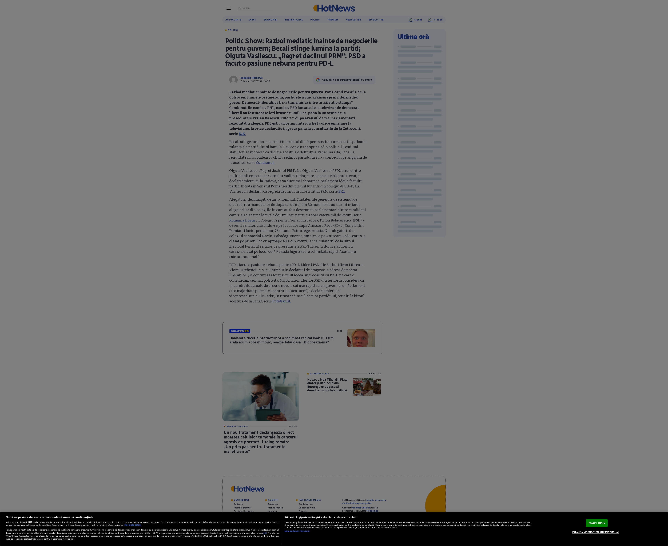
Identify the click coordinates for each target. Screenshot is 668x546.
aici (265, 532)
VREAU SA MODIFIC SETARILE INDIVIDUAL (595, 532)
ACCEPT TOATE (597, 522)
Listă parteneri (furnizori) (297, 531)
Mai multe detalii (132, 525)
